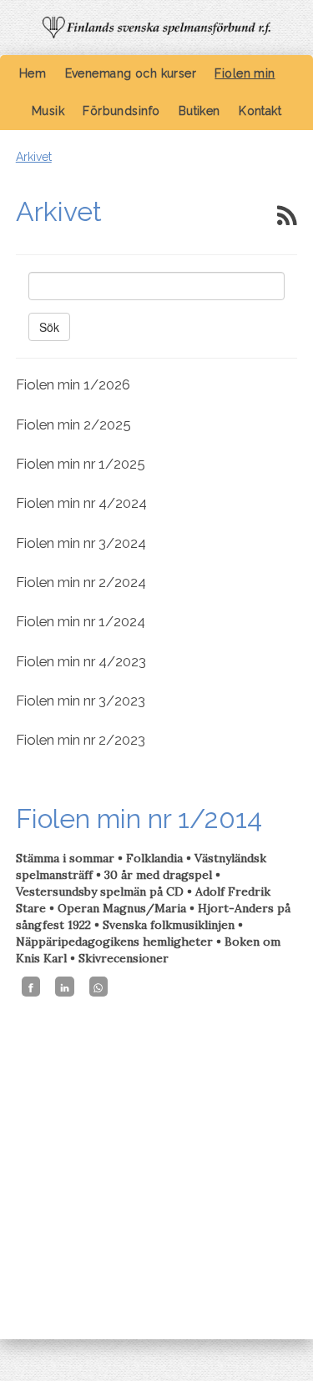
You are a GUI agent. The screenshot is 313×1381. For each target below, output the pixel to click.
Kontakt (260, 111)
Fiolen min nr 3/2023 (80, 700)
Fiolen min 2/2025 (73, 424)
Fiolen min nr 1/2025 (80, 463)
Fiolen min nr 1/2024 (80, 621)
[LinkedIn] (64, 987)
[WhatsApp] (98, 987)
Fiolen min (245, 73)
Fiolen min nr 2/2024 (81, 582)
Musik (48, 111)
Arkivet (34, 156)
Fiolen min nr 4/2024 (81, 503)
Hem (32, 73)
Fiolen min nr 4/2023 (81, 661)
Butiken (199, 111)
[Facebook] (31, 987)
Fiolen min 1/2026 (73, 384)
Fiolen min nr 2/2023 (80, 739)
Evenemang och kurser (130, 73)
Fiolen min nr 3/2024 (81, 543)
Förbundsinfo (121, 111)
